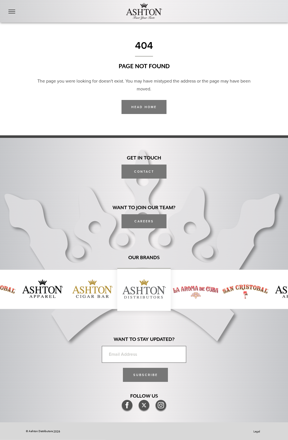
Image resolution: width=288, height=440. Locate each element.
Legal (256, 431)
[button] (145, 375)
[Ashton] (144, 11)
